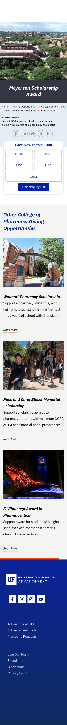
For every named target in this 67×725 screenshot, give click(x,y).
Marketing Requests (22, 636)
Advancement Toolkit (23, 630)
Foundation (16, 660)
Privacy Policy (18, 673)
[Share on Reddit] (33, 134)
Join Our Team (18, 654)
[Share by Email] (50, 134)
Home (5, 106)
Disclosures (16, 667)
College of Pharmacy (53, 106)
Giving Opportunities (25, 106)
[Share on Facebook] (17, 134)
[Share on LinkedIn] (25, 134)
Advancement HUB (21, 624)
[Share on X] (42, 134)
